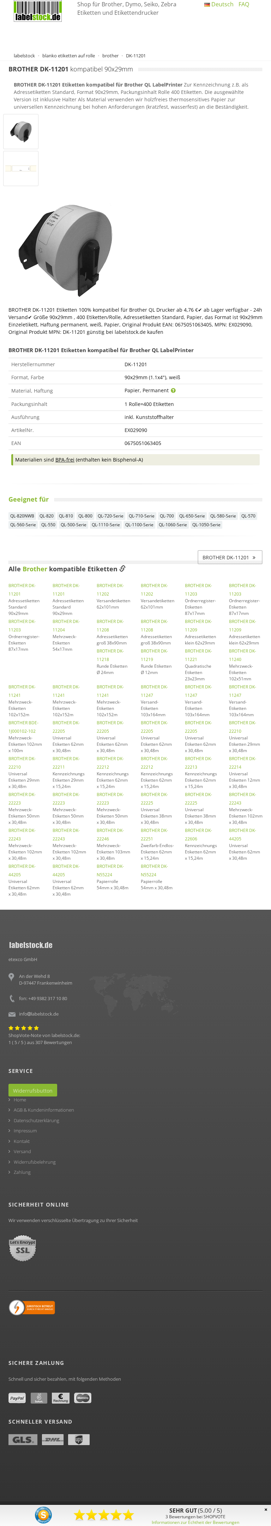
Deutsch (222, 4)
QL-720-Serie (111, 516)
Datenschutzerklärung (36, 1120)
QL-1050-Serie (206, 525)
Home (20, 1099)
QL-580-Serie (223, 516)
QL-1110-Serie (106, 525)
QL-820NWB (22, 516)
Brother (35, 569)
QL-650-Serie (192, 516)
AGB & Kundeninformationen (44, 1110)
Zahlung (22, 1172)
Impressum (25, 1130)
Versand (22, 1151)
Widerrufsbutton (33, 1090)
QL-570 (248, 516)
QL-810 (66, 516)
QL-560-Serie (23, 525)
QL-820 (47, 516)
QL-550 (48, 525)
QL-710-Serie (142, 516)
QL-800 (85, 516)
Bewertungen (58, 1042)
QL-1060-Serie (173, 525)
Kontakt (22, 1141)
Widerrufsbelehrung (35, 1162)
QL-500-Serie (73, 525)
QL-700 (167, 516)
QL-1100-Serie (139, 525)
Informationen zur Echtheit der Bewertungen (195, 1522)
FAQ (244, 4)
